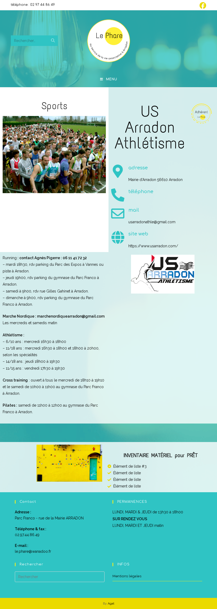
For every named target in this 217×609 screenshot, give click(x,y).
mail (133, 210)
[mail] (117, 213)
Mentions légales (127, 576)
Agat (111, 603)
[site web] (117, 237)
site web (138, 233)
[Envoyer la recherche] (53, 40)
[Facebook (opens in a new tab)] (202, 5)
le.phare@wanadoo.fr (33, 551)
